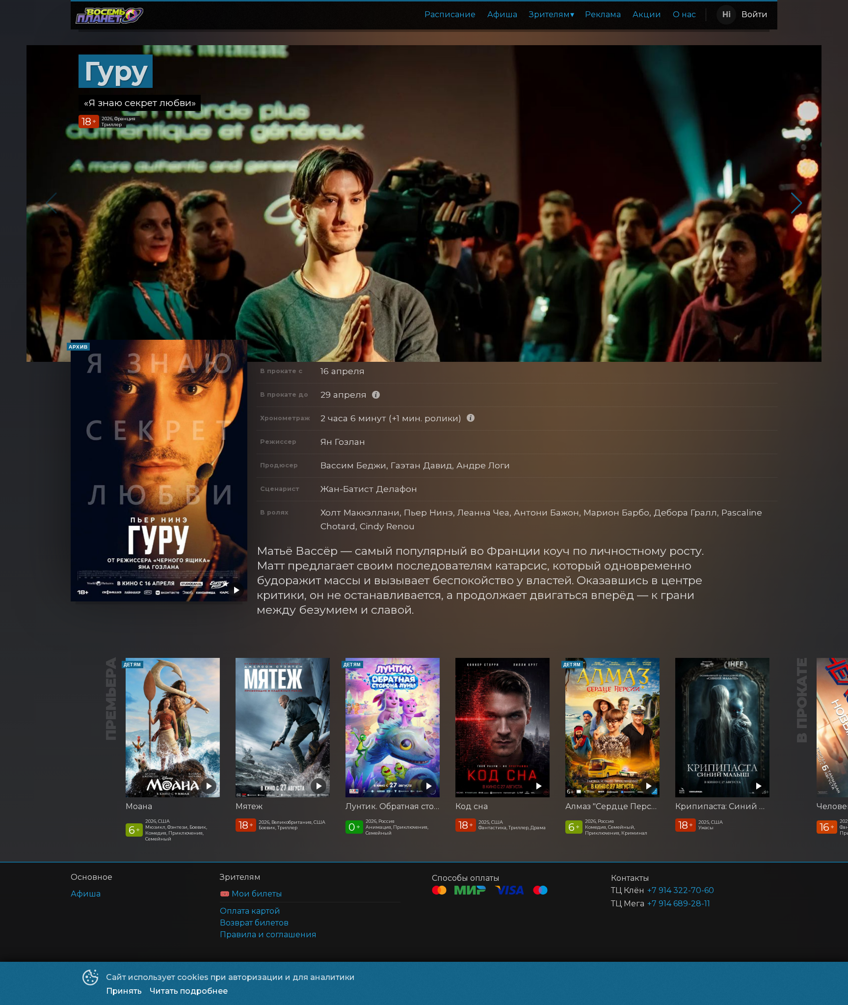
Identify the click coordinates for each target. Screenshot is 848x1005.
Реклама (603, 14)
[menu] (426, 15)
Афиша (502, 14)
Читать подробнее (189, 991)
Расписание (450, 14)
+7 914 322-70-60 (680, 890)
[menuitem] (450, 15)
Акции (647, 14)
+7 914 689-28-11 (678, 903)
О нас (684, 14)
